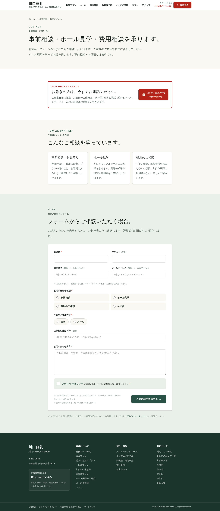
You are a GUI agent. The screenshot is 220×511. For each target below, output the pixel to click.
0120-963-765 (163, 6)
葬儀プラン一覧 (83, 451)
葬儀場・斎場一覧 (124, 460)
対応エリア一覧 (164, 451)
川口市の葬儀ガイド (166, 456)
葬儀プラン (71, 5)
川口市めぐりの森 (124, 456)
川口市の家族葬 (83, 469)
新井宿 (160, 465)
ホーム (32, 19)
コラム (135, 5)
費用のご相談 (68, 306)
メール (80, 321)
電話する (184, 5)
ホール (83, 5)
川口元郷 (161, 483)
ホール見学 (123, 297)
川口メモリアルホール (126, 451)
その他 (121, 306)
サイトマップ (89, 507)
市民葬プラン (82, 474)
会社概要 (32, 507)
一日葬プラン (82, 465)
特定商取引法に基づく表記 (70, 507)
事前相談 (65, 297)
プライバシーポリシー (72, 384)
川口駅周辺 (162, 460)
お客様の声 (107, 5)
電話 (63, 321)
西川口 (160, 474)
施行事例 (94, 5)
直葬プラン (81, 456)
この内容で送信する (148, 399)
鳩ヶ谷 (160, 469)
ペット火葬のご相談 (85, 478)
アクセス (146, 5)
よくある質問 (122, 5)
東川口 (160, 478)
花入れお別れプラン (85, 460)
